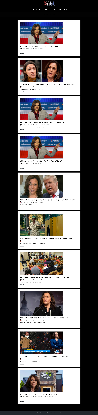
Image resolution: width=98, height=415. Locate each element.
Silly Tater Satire (47, 124)
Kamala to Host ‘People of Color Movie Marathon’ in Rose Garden (46, 239)
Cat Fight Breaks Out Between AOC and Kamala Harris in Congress (47, 84)
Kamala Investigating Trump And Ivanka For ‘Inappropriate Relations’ (47, 200)
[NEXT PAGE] (51, 407)
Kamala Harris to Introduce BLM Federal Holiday (39, 46)
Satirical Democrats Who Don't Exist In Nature (62, 86)
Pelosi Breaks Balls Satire (48, 86)
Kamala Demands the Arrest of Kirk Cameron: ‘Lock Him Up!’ (44, 357)
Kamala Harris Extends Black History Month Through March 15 (45, 122)
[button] (51, 406)
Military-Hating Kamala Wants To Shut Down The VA (41, 161)
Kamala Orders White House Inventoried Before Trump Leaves (45, 318)
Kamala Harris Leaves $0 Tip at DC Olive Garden (39, 394)
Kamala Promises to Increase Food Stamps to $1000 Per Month (45, 277)
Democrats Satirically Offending (40, 396)
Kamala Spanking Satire (39, 48)
